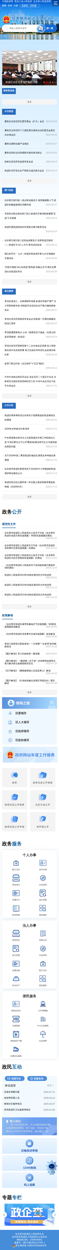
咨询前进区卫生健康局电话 (17, 1110)
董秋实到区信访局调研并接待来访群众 (23, 153)
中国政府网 (7, 1)
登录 (10, 5)
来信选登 (10, 1085)
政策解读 (7, 615)
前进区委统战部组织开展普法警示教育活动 (25, 227)
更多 (29, 102)
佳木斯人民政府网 (42, 1)
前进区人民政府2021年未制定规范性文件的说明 (28, 594)
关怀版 (33, 6)
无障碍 (24, 6)
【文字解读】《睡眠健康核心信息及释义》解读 (28, 670)
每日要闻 (9, 291)
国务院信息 (8, 90)
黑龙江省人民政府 (23, 1)
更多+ (50, 1085)
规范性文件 (9, 524)
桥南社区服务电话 (13, 1104)
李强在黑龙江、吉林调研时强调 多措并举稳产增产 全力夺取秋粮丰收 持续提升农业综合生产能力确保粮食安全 (30, 305)
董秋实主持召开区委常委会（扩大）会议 (24, 121)
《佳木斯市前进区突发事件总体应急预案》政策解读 (30, 634)
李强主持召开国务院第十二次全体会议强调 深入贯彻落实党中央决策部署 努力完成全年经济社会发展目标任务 (30, 350)
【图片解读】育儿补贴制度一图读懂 (22, 654)
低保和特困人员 (11, 1098)
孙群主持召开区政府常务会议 (19, 162)
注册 (16, 5)
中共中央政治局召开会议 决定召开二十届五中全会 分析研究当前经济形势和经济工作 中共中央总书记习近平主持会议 (30, 381)
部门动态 (9, 190)
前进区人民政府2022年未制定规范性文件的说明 (28, 585)
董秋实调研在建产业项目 (17, 144)
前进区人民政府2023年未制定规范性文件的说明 (28, 575)
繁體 (4, 5)
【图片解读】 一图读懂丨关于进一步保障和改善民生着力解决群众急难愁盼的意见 (30, 662)
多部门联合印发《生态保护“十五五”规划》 (25, 363)
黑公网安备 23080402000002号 (31, 1245)
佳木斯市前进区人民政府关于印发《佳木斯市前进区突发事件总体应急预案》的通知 (30, 546)
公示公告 (9, 405)
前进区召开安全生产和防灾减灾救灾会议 (24, 170)
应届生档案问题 (11, 1092)
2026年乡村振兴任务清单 (17, 429)
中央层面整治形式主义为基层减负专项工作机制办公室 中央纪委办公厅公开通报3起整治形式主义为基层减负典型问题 (31, 442)
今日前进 (9, 111)
